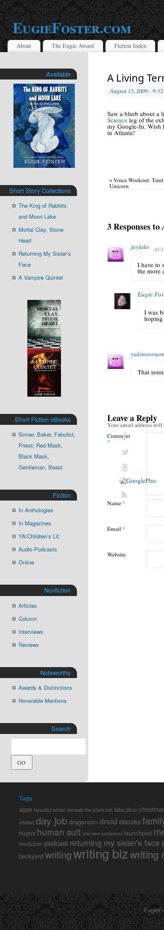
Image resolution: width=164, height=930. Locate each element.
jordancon (112, 833)
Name (116, 502)
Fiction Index (130, 46)
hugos (27, 833)
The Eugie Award (73, 46)
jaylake (140, 246)
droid (108, 821)
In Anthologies (36, 510)
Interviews (31, 632)
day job (51, 820)
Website (116, 554)
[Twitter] (138, 451)
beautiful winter (50, 809)
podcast (56, 843)
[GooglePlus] (138, 480)
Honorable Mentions (43, 701)
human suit (59, 831)
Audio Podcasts (38, 549)
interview (91, 833)
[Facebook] (138, 436)
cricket (26, 822)
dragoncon (83, 821)
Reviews (29, 645)
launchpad (138, 833)
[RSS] (138, 494)
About (23, 46)
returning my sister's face (115, 842)
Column (28, 619)
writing (58, 854)
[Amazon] (138, 467)
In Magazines (35, 523)
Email (116, 528)
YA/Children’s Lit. (40, 536)
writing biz (100, 853)
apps (25, 809)
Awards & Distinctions (45, 688)
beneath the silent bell (90, 809)
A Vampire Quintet (41, 277)
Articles (28, 605)
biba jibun (126, 809)
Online (26, 562)
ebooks (130, 821)
